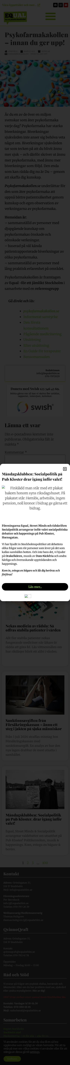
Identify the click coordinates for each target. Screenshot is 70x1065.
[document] (35, 532)
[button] (64, 469)
